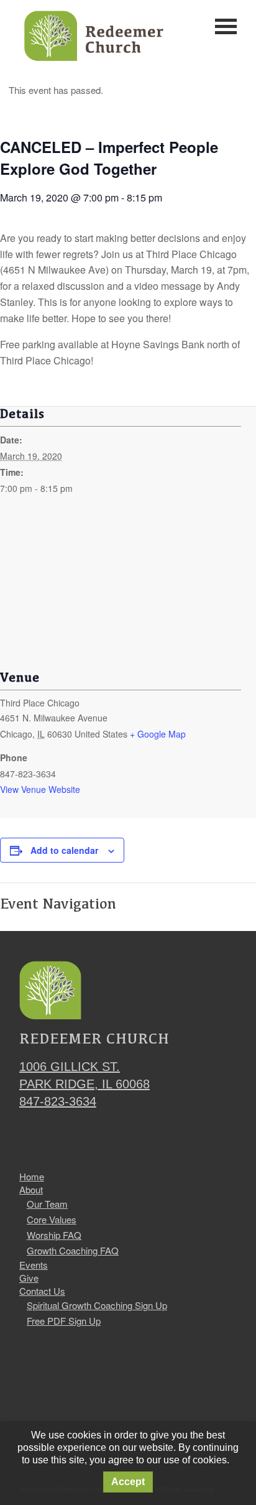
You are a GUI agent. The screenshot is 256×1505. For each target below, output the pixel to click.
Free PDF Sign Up (64, 1320)
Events (33, 1265)
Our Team (47, 1203)
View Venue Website (40, 789)
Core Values (51, 1219)
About (31, 1189)
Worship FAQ (54, 1234)
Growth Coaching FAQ (73, 1250)
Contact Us (42, 1291)
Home (31, 1176)
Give (29, 1278)
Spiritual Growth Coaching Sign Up (97, 1305)
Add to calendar (64, 850)
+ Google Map (158, 734)
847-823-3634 (57, 1101)
